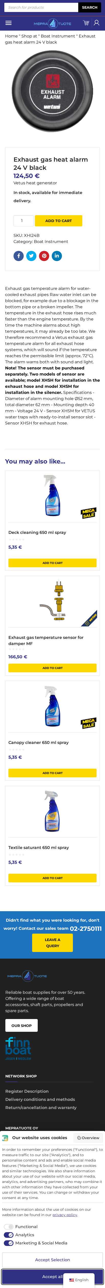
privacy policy (64, 1215)
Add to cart (58, 220)
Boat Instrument (58, 36)
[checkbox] (19, 1227)
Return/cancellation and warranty (40, 1107)
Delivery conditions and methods (40, 1099)
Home (11, 36)
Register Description (27, 1091)
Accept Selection (52, 1259)
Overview (90, 1138)
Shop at (29, 36)
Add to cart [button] (53, 563)
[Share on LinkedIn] (57, 256)
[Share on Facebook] (19, 256)
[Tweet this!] (31, 256)
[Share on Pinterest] (44, 256)
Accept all (52, 1276)
